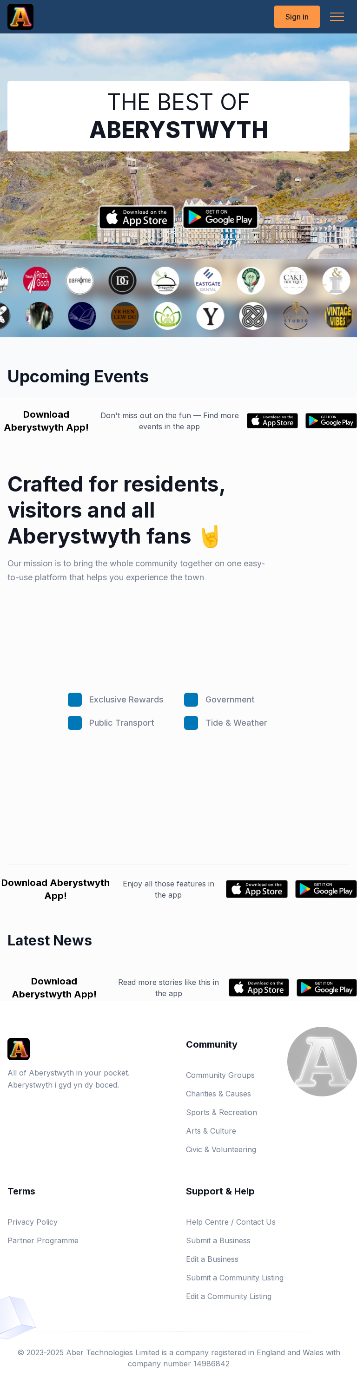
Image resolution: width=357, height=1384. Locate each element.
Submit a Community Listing (235, 1277)
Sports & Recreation (221, 1112)
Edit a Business (212, 1259)
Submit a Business (218, 1240)
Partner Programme (43, 1240)
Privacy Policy (32, 1222)
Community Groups (220, 1075)
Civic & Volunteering (221, 1149)
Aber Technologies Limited (112, 1352)
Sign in (297, 16)
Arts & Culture (211, 1130)
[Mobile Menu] (337, 16)
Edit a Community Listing (228, 1296)
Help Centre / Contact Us (231, 1222)
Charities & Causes (218, 1093)
